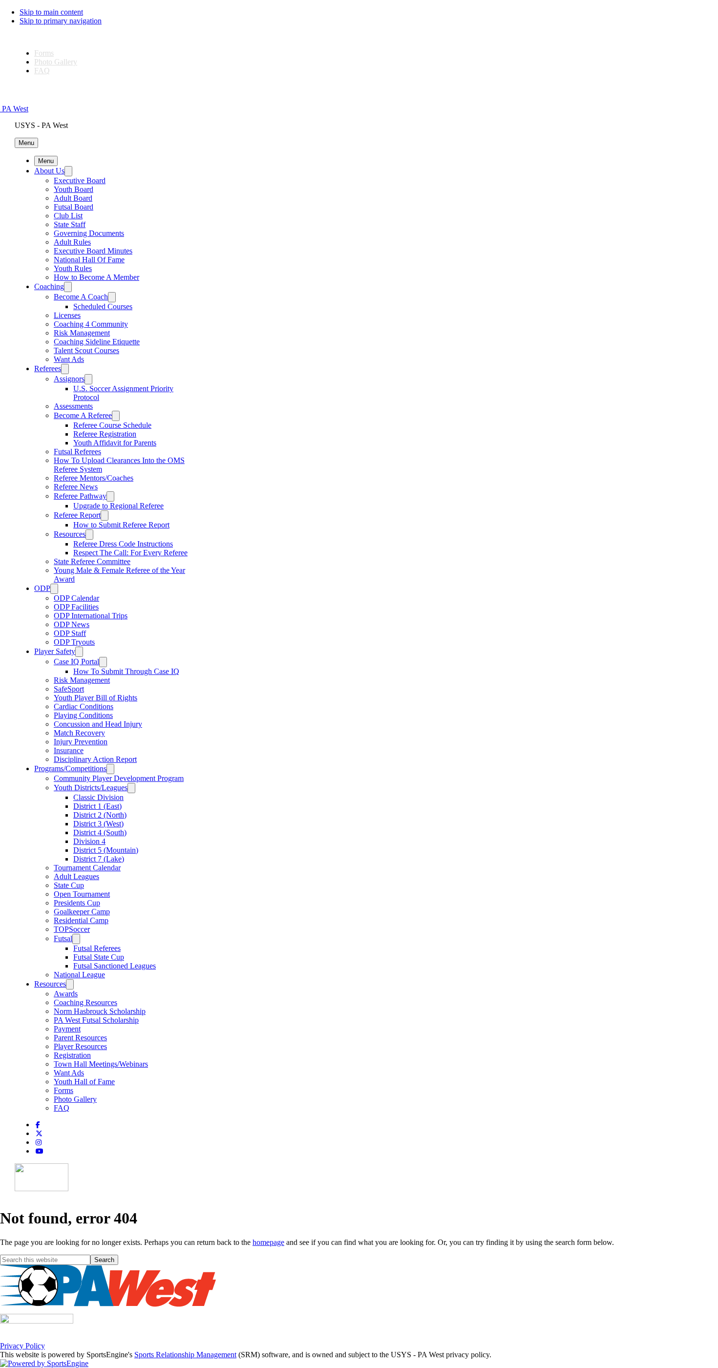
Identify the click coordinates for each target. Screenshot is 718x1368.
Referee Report (77, 515)
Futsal (63, 938)
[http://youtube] (39, 1151)
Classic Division (98, 797)
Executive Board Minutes (93, 251)
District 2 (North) (100, 815)
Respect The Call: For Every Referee (130, 552)
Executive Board (80, 180)
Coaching (49, 286)
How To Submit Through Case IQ (126, 671)
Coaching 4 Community (91, 324)
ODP (42, 588)
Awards (66, 993)
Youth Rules (73, 268)
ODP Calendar (76, 598)
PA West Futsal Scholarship (96, 1020)
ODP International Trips (90, 615)
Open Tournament (82, 894)
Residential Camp (81, 920)
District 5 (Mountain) (105, 850)
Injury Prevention (80, 741)
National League (79, 974)
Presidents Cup (77, 903)
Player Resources (80, 1046)
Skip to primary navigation (61, 21)
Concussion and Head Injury (98, 724)
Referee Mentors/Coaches (93, 478)
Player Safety (54, 651)
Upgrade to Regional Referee (118, 506)
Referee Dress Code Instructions (123, 544)
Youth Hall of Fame (84, 1081)
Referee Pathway (80, 496)
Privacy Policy (22, 1346)
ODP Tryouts (74, 642)
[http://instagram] (39, 1142)
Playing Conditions (83, 715)
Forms (44, 53)
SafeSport (69, 689)
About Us (49, 171)
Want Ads (69, 359)
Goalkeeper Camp (82, 911)
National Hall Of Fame (89, 259)
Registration (72, 1055)
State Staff (69, 224)
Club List (68, 215)
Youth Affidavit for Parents (114, 443)
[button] (26, 143)
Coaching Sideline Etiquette (97, 341)
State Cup (69, 885)
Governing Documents (89, 233)
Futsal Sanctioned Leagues (114, 966)
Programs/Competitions (70, 768)
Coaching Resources (85, 1002)
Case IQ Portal (76, 661)
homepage (268, 1242)
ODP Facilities (76, 607)
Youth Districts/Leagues (90, 787)
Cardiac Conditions (83, 706)
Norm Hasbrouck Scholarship (100, 1011)
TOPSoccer (72, 929)
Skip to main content (51, 12)
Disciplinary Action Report (95, 759)
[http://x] (39, 1133)
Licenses (67, 315)
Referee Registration (104, 434)
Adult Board (73, 198)
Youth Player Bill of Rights (95, 698)
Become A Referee (83, 415)
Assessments (73, 406)
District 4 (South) (100, 832)
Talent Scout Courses (86, 350)
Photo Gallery (55, 62)
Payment (67, 1029)
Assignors (69, 379)
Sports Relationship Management (185, 1354)
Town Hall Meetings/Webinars (101, 1064)
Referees (47, 368)
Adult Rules (72, 242)
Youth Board (73, 189)
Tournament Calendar (87, 867)
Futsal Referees (77, 451)
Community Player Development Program (119, 778)
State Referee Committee (92, 561)
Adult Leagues (76, 876)
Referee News (76, 487)
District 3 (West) (98, 824)
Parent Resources (80, 1037)
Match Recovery (79, 733)
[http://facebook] (38, 1125)
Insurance (69, 750)
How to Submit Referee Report (121, 525)
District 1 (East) (97, 806)
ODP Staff (70, 633)
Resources (69, 534)
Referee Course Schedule (112, 425)
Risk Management (82, 333)
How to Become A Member (96, 277)
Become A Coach (81, 297)
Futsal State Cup (98, 957)
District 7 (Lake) (98, 859)
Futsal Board (73, 207)
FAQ (42, 70)
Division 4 (89, 841)
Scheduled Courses (102, 306)
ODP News (71, 624)
